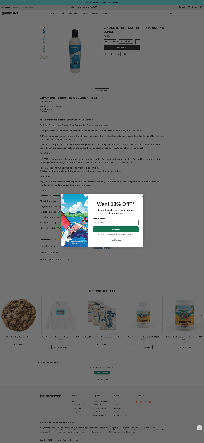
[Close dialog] (141, 196)
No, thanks (116, 240)
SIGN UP (116, 229)
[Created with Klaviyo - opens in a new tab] (102, 248)
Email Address (99, 218)
